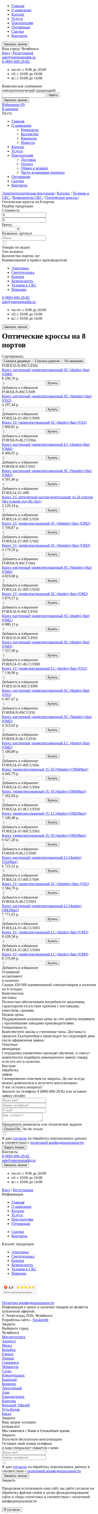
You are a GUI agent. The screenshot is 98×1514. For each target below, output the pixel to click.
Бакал (6, 1414)
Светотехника (22, 272)
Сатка (6, 1371)
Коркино (9, 1384)
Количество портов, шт (21, 256)
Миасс (7, 1345)
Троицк (8, 1358)
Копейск (9, 1350)
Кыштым (9, 1380)
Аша (5, 1392)
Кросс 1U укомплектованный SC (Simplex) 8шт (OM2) (46, 523)
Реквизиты (30, 130)
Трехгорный (12, 1388)
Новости (28, 143)
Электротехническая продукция (28, 193)
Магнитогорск (13, 1337)
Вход (6, 53)
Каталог (17, 14)
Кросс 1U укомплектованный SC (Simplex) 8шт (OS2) (45, 884)
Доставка (28, 160)
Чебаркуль (10, 1367)
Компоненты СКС (28, 198)
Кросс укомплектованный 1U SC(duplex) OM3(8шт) (44, 835)
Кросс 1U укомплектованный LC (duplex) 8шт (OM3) (45, 932)
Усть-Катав (11, 1409)
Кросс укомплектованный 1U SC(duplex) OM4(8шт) (44, 791)
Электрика (20, 268)
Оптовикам (20, 27)
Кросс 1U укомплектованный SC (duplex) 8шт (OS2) (44, 422)
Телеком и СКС (24, 285)
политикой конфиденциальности (57, 1143)
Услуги (17, 19)
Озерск (7, 1354)
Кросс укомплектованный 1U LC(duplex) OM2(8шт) (44, 813)
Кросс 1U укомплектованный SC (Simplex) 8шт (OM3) (46, 545)
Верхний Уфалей (16, 1405)
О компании (21, 10)
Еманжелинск (13, 1397)
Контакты (19, 36)
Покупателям (22, 23)
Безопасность (22, 281)
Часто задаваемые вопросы (43, 172)
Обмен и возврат (34, 168)
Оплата (27, 164)
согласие (20, 1138)
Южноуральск (13, 1375)
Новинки (18, 289)
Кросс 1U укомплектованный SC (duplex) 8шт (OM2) (45, 594)
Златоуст (9, 1341)
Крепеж (17, 277)
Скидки (17, 31)
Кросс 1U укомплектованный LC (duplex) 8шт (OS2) (44, 668)
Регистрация (23, 53)
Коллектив (29, 134)
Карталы (9, 1401)
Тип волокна (12, 252)
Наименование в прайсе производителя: (34, 260)
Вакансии (29, 138)
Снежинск (10, 1362)
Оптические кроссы (61, 198)
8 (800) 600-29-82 (15, 61)
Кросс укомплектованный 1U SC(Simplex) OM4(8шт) (45, 769)
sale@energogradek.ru (19, 302)
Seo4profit (40, 1320)
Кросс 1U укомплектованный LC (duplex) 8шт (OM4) (45, 954)
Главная (17, 6)
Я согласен (12, 1509)
